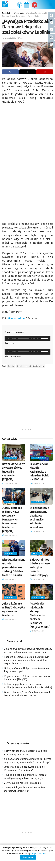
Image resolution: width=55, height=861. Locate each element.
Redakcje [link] (36, 554)
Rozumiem (28, 857)
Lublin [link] (11, 366)
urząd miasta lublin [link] (35, 366)
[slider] (45, 338)
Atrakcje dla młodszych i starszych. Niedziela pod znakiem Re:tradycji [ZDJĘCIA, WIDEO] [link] (40, 615)
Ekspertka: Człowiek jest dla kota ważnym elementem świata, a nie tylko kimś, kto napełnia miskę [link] (26, 660)
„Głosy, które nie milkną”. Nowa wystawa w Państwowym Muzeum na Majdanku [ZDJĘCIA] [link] (12, 519)
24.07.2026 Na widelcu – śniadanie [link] (22, 782)
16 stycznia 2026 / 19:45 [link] (12, 38)
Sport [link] (19, 366)
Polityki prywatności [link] (39, 853)
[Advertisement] (27, 400)
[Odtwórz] (8, 338)
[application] (27, 338)
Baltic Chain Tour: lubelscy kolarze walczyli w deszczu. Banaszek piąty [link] (40, 567)
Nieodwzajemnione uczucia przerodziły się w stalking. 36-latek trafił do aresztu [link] (13, 567)
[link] (5, 4)
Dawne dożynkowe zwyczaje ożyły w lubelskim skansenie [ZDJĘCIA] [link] (13, 471)
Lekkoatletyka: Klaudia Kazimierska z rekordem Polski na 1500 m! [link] (39, 471)
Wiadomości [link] (10, 458)
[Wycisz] (38, 338)
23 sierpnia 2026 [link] (10, 483)
